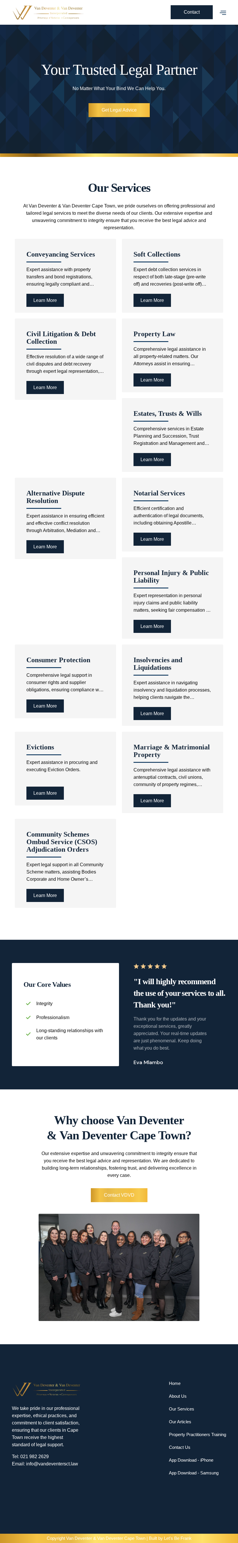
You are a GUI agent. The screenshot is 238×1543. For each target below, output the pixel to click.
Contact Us (179, 1447)
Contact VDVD (119, 1195)
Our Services (181, 1408)
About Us (178, 1396)
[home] (91, 12)
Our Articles (180, 1421)
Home (175, 1383)
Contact (192, 12)
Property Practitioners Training (197, 1434)
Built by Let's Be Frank (170, 1538)
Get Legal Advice (119, 110)
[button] (219, 12)
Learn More (45, 300)
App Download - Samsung (194, 1472)
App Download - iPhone (191, 1460)
